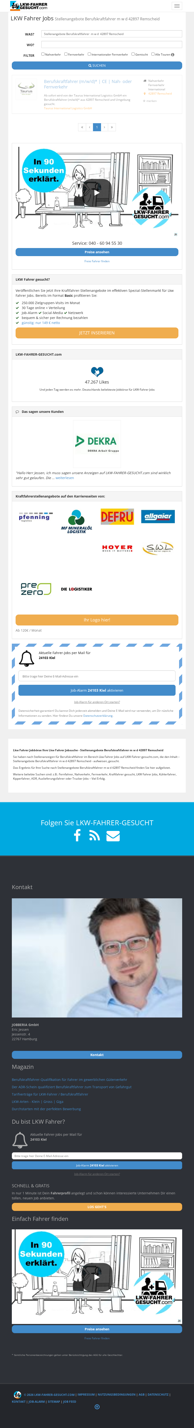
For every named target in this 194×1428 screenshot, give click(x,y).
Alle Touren (162, 54)
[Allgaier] (158, 516)
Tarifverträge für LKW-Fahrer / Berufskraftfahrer (50, 1094)
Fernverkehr (75, 54)
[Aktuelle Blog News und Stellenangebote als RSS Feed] (95, 836)
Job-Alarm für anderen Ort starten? (97, 702)
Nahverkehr (52, 54)
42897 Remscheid (160, 93)
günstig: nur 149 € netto (41, 322)
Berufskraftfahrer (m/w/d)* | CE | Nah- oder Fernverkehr (88, 84)
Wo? (30, 45)
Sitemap (54, 1402)
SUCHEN (99, 65)
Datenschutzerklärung (98, 715)
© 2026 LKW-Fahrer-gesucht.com (49, 1395)
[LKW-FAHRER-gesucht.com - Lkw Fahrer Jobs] (29, 6)
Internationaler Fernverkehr (109, 54)
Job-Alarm (37, 1402)
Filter (28, 55)
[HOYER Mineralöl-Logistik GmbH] (117, 548)
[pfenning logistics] (36, 516)
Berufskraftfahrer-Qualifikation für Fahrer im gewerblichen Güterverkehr (69, 1079)
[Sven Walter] (158, 548)
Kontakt (19, 1402)
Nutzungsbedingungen (117, 1395)
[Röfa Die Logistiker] (76, 589)
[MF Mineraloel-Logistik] (76, 521)
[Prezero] (36, 589)
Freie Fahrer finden (97, 261)
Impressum (86, 1395)
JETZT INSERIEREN (97, 333)
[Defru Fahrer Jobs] (117, 516)
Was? (29, 34)
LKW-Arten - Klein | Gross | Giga (37, 1101)
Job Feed (69, 1402)
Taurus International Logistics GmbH (68, 108)
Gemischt (141, 54)
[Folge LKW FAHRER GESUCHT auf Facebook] (77, 836)
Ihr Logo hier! (97, 620)
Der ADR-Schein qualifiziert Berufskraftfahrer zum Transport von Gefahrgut (72, 1087)
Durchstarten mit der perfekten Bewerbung (46, 1109)
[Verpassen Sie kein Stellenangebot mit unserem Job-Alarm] (112, 836)
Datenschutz (158, 1395)
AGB (142, 1395)
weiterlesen (65, 478)
